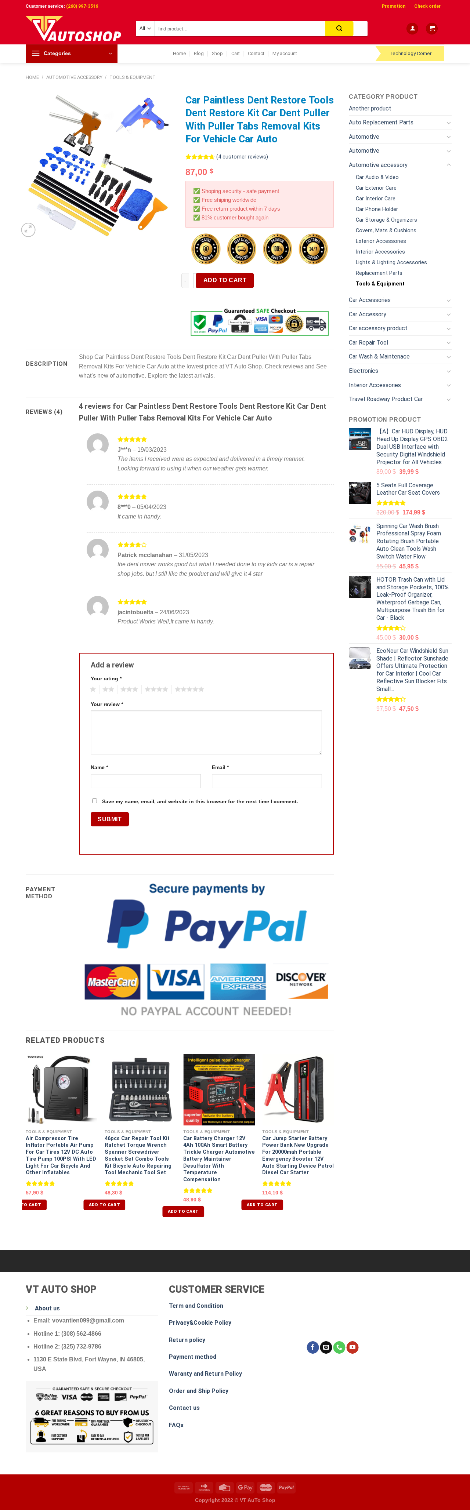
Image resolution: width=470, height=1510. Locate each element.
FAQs (176, 1425)
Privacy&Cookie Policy (200, 1322)
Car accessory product (378, 328)
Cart (235, 53)
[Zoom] (28, 230)
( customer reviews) (242, 157)
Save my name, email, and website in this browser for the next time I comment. (200, 801)
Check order (427, 6)
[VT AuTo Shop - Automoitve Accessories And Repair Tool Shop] (75, 28)
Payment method (192, 1356)
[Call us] (339, 1347)
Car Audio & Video (377, 177)
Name (99, 767)
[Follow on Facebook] (313, 1347)
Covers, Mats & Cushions (386, 231)
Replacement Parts (379, 273)
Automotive (364, 136)
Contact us (184, 1407)
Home (179, 53)
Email (220, 767)
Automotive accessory (74, 77)
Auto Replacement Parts (381, 122)
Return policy (187, 1339)
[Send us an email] (326, 1347)
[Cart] (432, 29)
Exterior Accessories (381, 241)
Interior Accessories (380, 252)
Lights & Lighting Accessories (391, 262)
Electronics (363, 370)
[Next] (333, 1142)
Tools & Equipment (132, 77)
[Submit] (339, 28)
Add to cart (224, 280)
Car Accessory (367, 314)
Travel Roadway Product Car (386, 399)
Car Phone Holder (377, 209)
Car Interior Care (375, 199)
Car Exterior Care (376, 188)
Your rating (106, 678)
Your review (107, 704)
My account (284, 53)
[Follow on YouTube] (352, 1347)
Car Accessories (370, 299)
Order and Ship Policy (198, 1390)
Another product (370, 108)
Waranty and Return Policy (205, 1373)
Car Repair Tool (368, 342)
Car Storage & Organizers (386, 220)
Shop (217, 53)
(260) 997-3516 (82, 6)
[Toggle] (449, 122)
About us (47, 1308)
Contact (256, 53)
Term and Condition (196, 1305)
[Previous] (26, 1142)
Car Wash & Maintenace (379, 356)
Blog (199, 53)
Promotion (393, 6)
